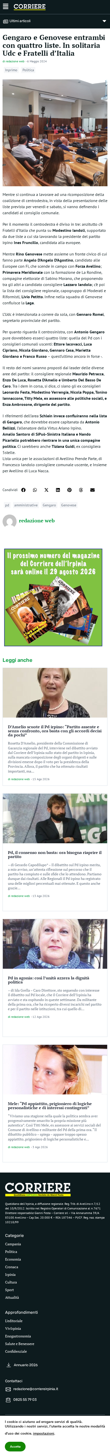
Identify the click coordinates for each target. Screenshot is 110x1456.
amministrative (26, 505)
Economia (13, 1259)
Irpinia (10, 1274)
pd (7, 505)
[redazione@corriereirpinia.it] (8, 1389)
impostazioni (43, 1433)
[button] (23, 490)
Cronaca (11, 1266)
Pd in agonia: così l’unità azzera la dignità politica (48, 980)
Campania (13, 1243)
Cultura (11, 1282)
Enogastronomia (18, 1336)
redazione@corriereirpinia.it (35, 1389)
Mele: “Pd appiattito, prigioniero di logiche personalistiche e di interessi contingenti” (50, 1105)
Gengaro (49, 505)
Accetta (15, 1447)
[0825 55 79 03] (8, 1400)
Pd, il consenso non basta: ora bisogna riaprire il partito (55, 854)
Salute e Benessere (19, 1343)
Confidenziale (16, 1351)
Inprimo (11, 70)
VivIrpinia (13, 1328)
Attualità (12, 1297)
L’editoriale (14, 1320)
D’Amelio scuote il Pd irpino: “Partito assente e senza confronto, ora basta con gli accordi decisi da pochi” (55, 731)
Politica (28, 70)
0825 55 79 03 (25, 1399)
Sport (9, 1289)
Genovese (68, 505)
